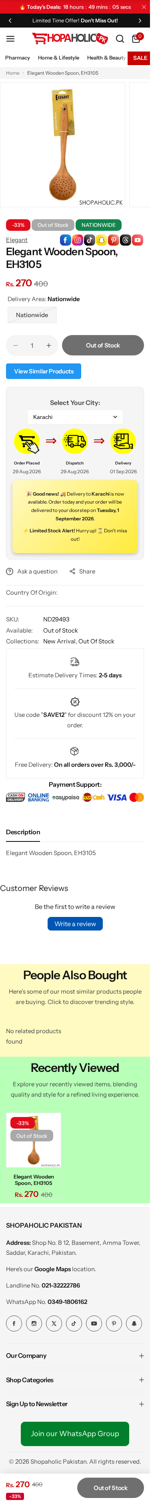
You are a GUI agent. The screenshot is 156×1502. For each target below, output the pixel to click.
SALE (140, 58)
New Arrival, (60, 641)
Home (13, 73)
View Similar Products (43, 371)
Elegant (17, 240)
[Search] (120, 39)
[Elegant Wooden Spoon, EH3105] (32, 1139)
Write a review (75, 924)
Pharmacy (17, 57)
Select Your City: (75, 403)
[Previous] (10, 20)
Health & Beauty (106, 57)
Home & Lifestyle (58, 57)
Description (23, 832)
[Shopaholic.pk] (70, 38)
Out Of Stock (96, 641)
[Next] (140, 20)
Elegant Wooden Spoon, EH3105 (32, 1177)
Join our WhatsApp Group (75, 1431)
